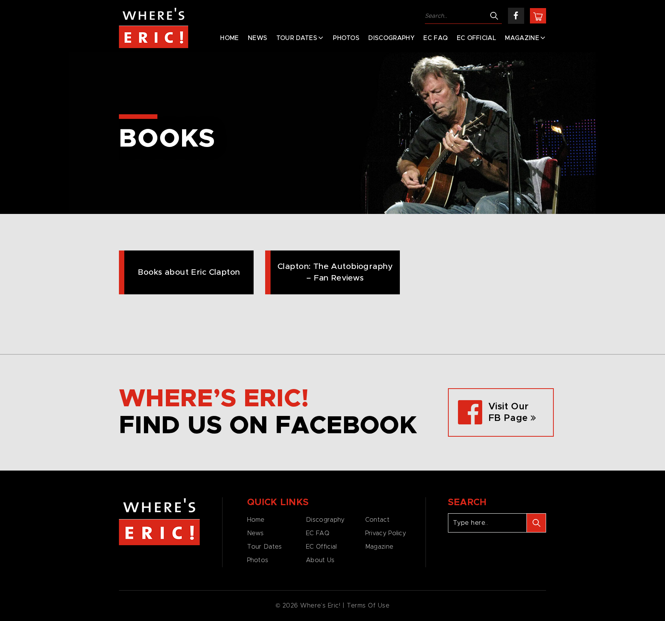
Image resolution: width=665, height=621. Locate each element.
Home (229, 38)
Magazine (522, 38)
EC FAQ (435, 38)
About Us (320, 560)
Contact (377, 520)
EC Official (476, 38)
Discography (391, 38)
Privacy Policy (385, 533)
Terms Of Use (368, 606)
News (257, 38)
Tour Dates (296, 38)
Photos (346, 38)
